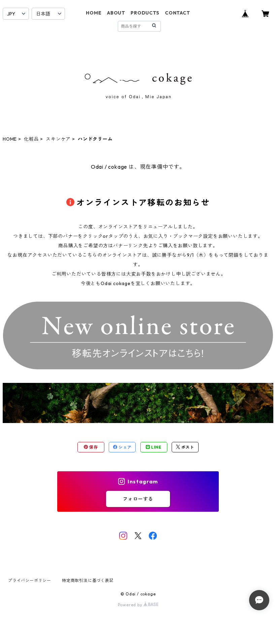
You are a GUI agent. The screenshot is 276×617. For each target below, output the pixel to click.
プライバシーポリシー (29, 580)
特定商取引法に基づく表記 (88, 580)
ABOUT (116, 13)
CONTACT (177, 13)
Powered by (131, 604)
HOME (93, 13)
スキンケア (58, 139)
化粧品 (31, 139)
